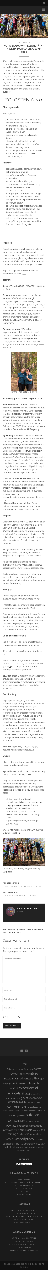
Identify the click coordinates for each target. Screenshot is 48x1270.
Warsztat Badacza (24, 1223)
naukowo (24, 1111)
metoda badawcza (34, 1107)
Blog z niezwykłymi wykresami (24, 1210)
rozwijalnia (36, 1130)
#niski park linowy (15, 1069)
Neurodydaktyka (24, 1186)
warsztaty (39, 1143)
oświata (11, 1125)
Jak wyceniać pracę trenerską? (19, 896)
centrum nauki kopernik (25, 1083)
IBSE (24, 1102)
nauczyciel (16, 1111)
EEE (42, 1083)
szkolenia (39, 1139)
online (22, 1116)
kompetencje (34, 1102)
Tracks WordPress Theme (17, 1264)
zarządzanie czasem (24, 1150)
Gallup (28, 1094)
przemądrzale (11, 1130)
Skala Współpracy (19, 1139)
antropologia (7, 1083)
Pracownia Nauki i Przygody (24, 1244)
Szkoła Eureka (24, 1247)
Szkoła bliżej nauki (11, 1143)
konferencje (16, 1106)
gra (32, 1094)
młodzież (7, 1110)
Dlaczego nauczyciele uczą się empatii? (24, 886)
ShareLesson (24, 1195)
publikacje (26, 1129)
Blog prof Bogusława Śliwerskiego (24, 1182)
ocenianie (32, 1110)
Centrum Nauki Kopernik (24, 1238)
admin (20, 911)
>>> (39, 99)
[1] (10, 666)
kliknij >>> (19, 833)
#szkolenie (28, 1069)
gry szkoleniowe (31, 1098)
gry (35, 1094)
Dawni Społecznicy (24, 1241)
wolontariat (9, 1147)
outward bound (33, 1121)
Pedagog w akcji (24, 1189)
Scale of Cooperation (29, 1134)
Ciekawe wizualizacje (24, 1213)
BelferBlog (24, 1179)
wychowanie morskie (34, 1147)
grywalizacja (15, 1102)
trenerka (29, 1144)
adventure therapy (32, 1078)
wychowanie (20, 1147)
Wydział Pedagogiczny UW (24, 1250)
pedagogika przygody (29, 1125)
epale (14, 1088)
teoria (23, 1144)
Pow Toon (24, 1192)
